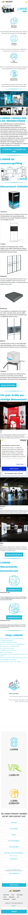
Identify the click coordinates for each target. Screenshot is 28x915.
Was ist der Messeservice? (6, 652)
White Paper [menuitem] (6, 894)
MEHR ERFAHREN (8, 385)
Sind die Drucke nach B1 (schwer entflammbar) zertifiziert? (13, 657)
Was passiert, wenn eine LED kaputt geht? (10, 646)
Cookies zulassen (14, 468)
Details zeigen (20, 464)
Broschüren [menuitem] (20, 894)
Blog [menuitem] (13, 894)
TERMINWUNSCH (14, 590)
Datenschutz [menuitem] (6, 899)
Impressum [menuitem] (11, 897)
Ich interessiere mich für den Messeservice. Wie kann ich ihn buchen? (14, 654)
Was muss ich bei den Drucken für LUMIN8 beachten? (12, 644)
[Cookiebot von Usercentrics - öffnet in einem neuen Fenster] (20, 440)
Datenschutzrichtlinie (13, 870)
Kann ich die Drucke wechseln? (7, 648)
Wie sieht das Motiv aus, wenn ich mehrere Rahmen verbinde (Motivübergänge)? (12, 639)
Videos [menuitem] (4, 897)
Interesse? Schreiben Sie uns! (14, 150)
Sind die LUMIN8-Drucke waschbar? (8, 659)
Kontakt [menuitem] (14, 899)
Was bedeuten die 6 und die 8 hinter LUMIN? (10, 661)
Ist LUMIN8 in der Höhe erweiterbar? (8, 650)
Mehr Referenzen (14, 555)
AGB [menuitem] (18, 897)
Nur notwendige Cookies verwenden (14, 473)
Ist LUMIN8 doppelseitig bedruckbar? (8, 642)
